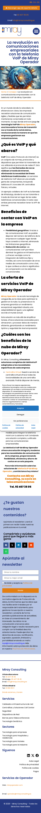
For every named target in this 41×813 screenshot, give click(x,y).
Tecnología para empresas (14, 732)
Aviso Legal (34, 761)
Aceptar (20, 408)
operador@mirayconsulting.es (19, 794)
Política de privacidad (29, 764)
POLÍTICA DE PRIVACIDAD (23, 648)
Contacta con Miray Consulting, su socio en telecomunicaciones (20, 479)
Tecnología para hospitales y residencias (15, 736)
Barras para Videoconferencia (15, 718)
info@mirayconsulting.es (24, 20)
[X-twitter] (32, 755)
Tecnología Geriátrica (12, 721)
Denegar (20, 414)
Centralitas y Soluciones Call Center (18, 707)
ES (31, 2)
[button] (36, 31)
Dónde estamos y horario (12, 692)
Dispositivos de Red (10, 714)
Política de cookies (30, 768)
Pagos (36, 771)
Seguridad (6, 711)
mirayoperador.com (15, 785)
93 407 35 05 (23, 15)
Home (3, 92)
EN (38, 2)
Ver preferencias (20, 421)
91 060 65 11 (9, 688)
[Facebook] (37, 755)
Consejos (12, 92)
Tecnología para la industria (14, 744)
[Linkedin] (28, 755)
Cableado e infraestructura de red (17, 704)
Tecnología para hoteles (13, 741)
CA (34, 2)
